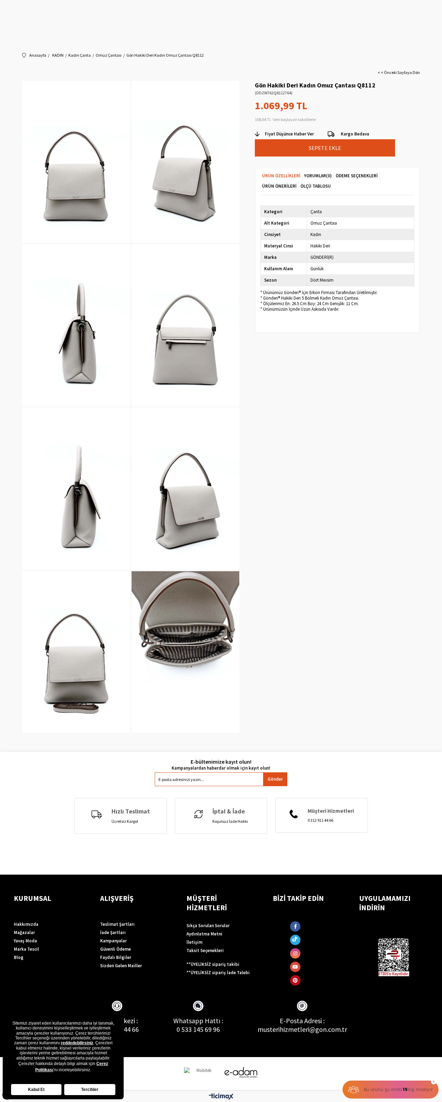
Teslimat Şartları (117, 924)
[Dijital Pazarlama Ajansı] (201, 1073)
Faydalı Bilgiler (115, 957)
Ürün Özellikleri (281, 176)
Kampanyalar (113, 941)
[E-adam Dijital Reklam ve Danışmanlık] (241, 1072)
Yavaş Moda (25, 941)
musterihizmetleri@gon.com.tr (302, 1029)
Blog (18, 957)
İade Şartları (113, 932)
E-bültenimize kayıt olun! (221, 762)
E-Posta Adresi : (302, 1020)
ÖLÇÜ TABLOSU (315, 186)
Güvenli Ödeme (115, 949)
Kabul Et (36, 1089)
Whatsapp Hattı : (198, 1020)
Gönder (275, 779)
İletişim (194, 942)
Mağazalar (24, 932)
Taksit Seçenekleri (205, 950)
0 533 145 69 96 (198, 1029)
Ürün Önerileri (279, 186)
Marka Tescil (26, 949)
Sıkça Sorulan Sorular (208, 926)
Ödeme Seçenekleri (357, 176)
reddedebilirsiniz (77, 1042)
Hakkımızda (26, 924)
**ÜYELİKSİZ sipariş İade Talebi (218, 973)
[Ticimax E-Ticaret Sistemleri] (221, 1096)
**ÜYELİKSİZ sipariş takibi (212, 964)
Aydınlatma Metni (204, 934)
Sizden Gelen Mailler (121, 966)
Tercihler (89, 1089)
